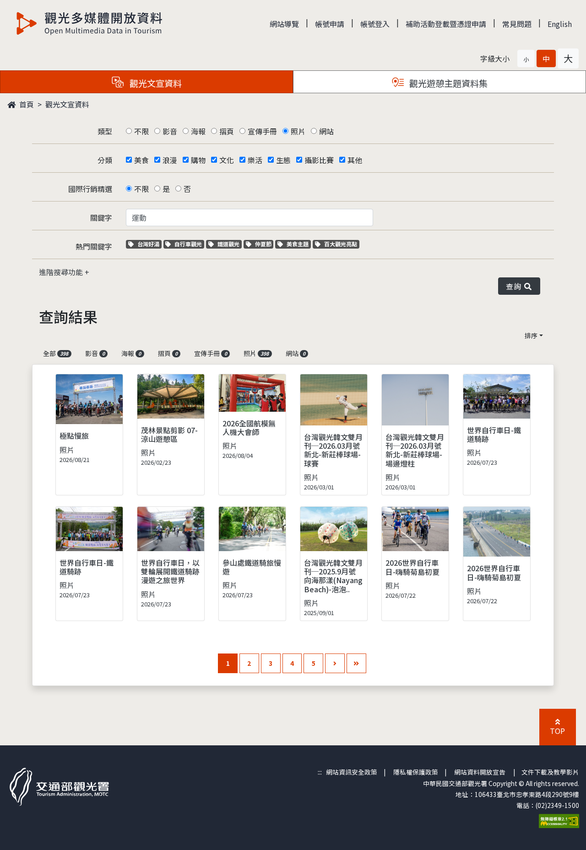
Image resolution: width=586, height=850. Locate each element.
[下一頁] (335, 663)
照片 (298, 131)
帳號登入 (375, 23)
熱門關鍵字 (94, 246)
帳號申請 (329, 23)
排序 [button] (531, 335)
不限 (141, 131)
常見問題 (517, 23)
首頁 (25, 104)
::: (320, 771)
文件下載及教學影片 (550, 771)
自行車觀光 (188, 244)
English (560, 23)
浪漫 (170, 159)
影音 (170, 131)
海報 (198, 131)
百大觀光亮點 (340, 244)
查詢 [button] (515, 286)
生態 (283, 159)
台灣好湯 (149, 244)
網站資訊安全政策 (351, 771)
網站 (326, 131)
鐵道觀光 (229, 244)
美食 (141, 159)
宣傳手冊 (262, 131)
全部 (55, 353)
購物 (198, 159)
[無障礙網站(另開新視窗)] (559, 819)
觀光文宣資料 (67, 104)
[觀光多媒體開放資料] (89, 23)
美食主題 (298, 244)
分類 (105, 159)
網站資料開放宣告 (479, 771)
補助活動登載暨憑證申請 (446, 23)
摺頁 (226, 131)
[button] (526, 58)
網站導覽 (284, 23)
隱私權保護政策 (415, 771)
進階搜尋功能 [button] (62, 271)
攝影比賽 (319, 159)
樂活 (255, 159)
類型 (105, 131)
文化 (226, 159)
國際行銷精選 (90, 188)
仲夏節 (264, 244)
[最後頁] (356, 663)
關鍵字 (101, 217)
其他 (354, 159)
